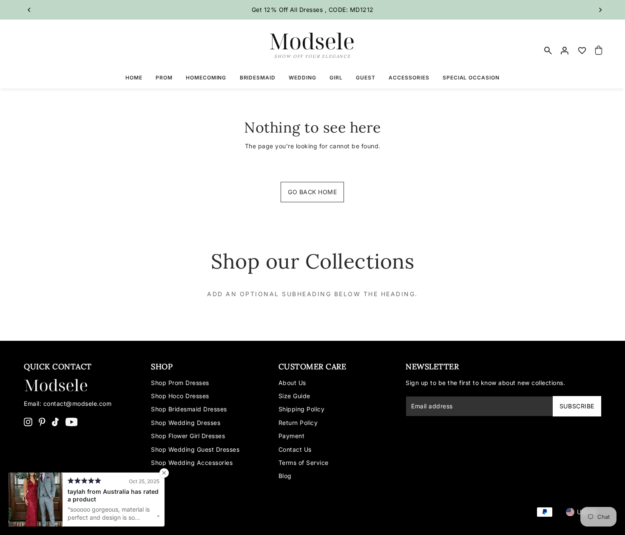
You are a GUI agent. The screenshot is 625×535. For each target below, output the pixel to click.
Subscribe (577, 406)
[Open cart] (598, 50)
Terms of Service (303, 462)
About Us (292, 382)
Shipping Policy (301, 409)
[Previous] (29, 9)
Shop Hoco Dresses (180, 395)
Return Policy (298, 422)
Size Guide (294, 395)
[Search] (548, 50)
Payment (291, 435)
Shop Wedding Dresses (185, 422)
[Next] (600, 9)
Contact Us (295, 449)
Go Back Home (312, 191)
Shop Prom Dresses (180, 382)
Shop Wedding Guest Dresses (195, 449)
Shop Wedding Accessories (192, 462)
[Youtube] (71, 421)
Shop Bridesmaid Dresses (189, 409)
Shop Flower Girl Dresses (188, 435)
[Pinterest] (42, 421)
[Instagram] (28, 421)
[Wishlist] (582, 50)
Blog (285, 475)
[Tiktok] (55, 421)
